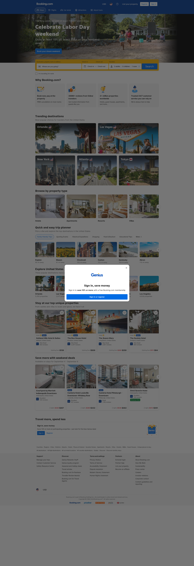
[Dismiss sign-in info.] (126, 268)
